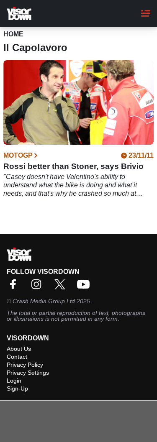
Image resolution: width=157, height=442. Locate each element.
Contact (17, 357)
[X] (62, 287)
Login (14, 380)
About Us (19, 349)
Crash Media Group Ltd (44, 301)
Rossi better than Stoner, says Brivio (73, 166)
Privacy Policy (25, 365)
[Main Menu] (145, 13)
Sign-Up (17, 388)
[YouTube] (85, 287)
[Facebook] (15, 287)
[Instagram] (38, 287)
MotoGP (18, 155)
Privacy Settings (28, 373)
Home (13, 34)
